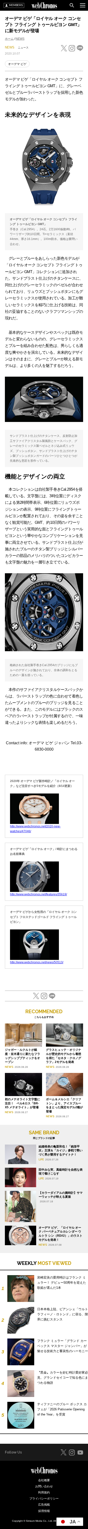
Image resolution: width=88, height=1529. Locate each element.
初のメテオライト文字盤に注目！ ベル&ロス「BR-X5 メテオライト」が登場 (22, 1103)
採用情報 (44, 1511)
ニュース (23, 47)
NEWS (20, 38)
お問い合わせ (44, 1486)
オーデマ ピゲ (17, 64)
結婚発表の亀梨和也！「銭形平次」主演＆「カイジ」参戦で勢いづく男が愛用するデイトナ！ (61, 1150)
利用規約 (44, 1492)
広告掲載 (44, 1504)
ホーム (9, 38)
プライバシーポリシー (44, 1498)
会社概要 (44, 1480)
